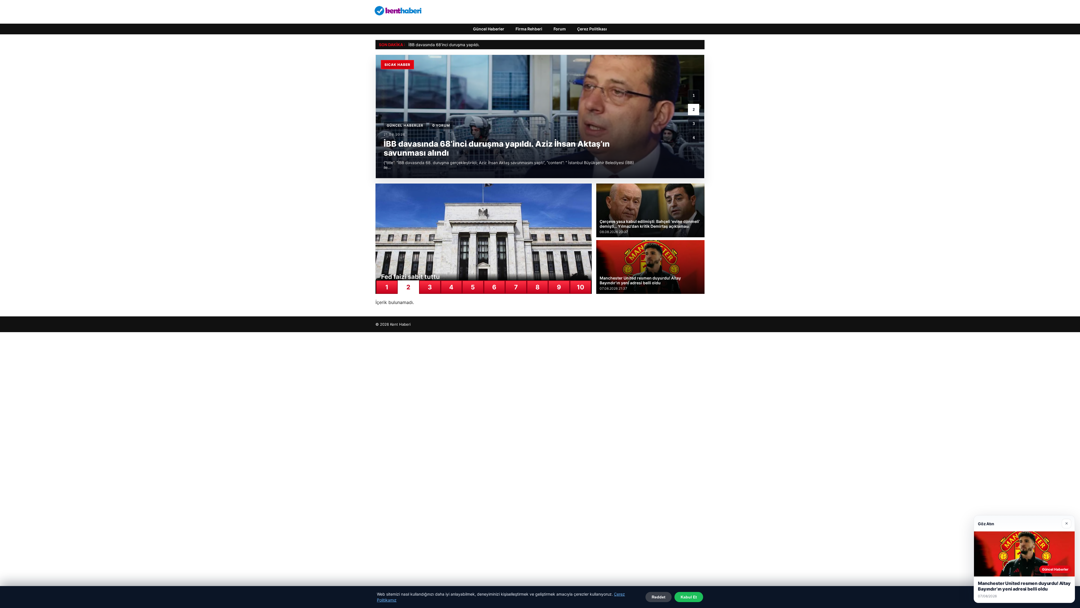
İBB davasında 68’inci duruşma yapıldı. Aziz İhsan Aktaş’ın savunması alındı (477, 44)
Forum (560, 28)
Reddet (658, 597)
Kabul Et (689, 597)
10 (580, 287)
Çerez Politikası (592, 28)
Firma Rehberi (529, 28)
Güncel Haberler (488, 28)
